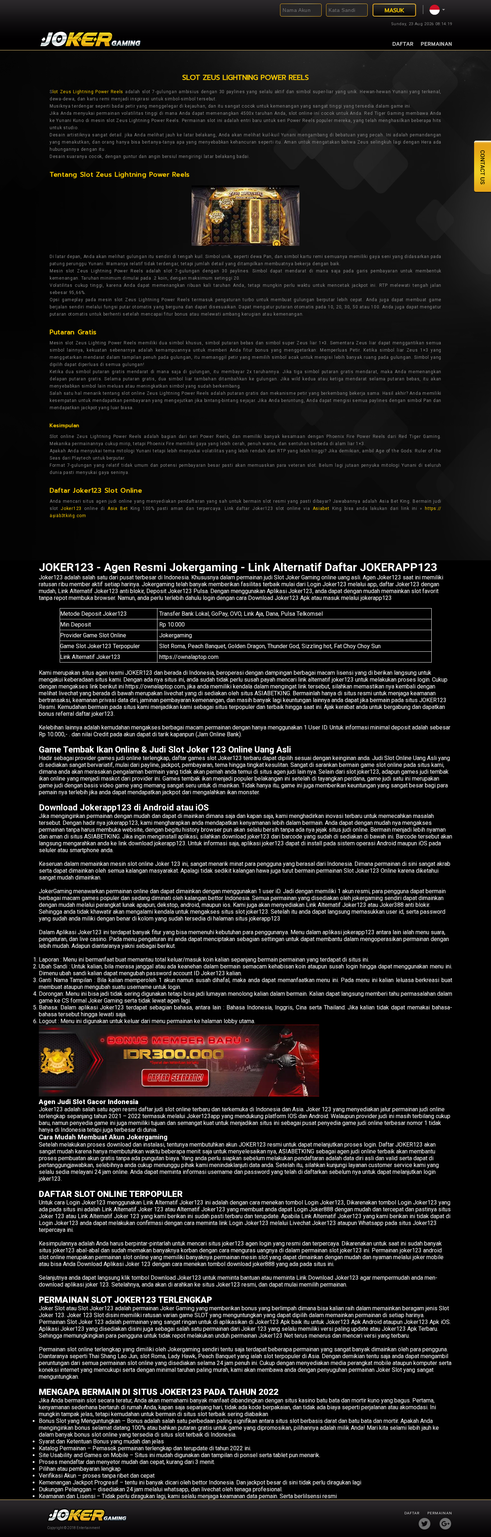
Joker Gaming (177, 1308)
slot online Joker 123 (153, 863)
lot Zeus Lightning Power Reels (87, 91)
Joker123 (71, 508)
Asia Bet (117, 508)
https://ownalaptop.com (189, 657)
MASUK (394, 10)
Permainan (436, 44)
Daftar (403, 44)
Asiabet (321, 508)
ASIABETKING (102, 836)
